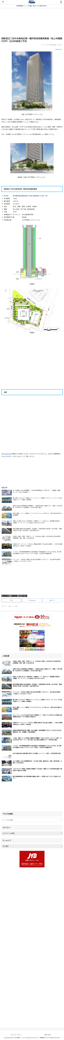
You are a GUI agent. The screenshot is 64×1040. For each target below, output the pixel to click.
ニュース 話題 (6, 595)
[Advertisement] (32, 22)
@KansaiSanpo (6, 454)
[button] (61, 820)
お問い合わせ (47, 1035)
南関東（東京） (23, 595)
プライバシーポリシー (16, 1035)
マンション (14, 595)
